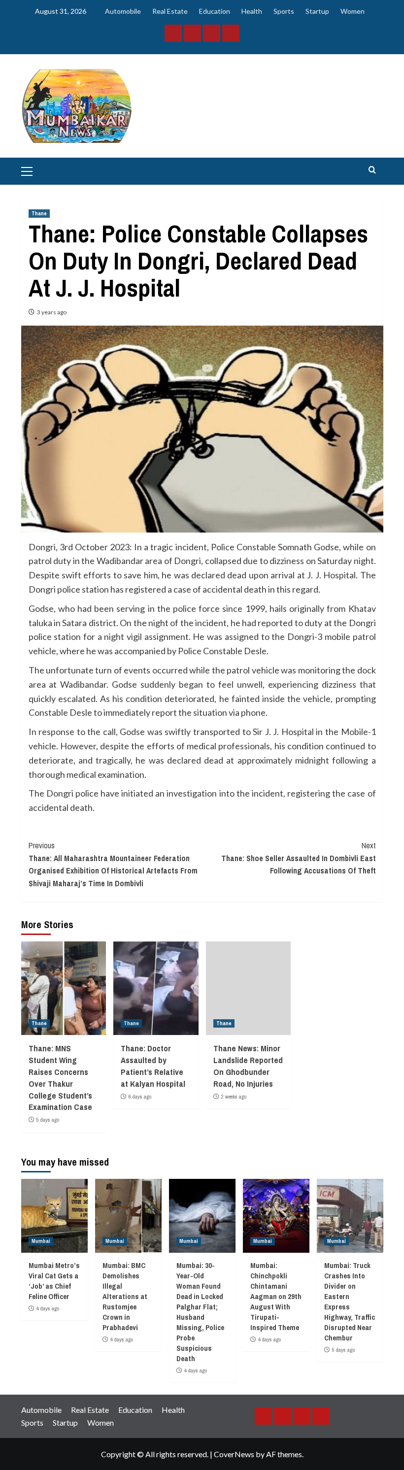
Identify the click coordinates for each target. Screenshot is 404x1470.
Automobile (123, 11)
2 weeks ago (233, 1096)
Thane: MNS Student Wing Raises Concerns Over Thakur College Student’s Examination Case (60, 1077)
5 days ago (47, 1119)
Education (214, 11)
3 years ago (52, 312)
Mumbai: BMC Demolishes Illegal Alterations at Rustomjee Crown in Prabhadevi (124, 1296)
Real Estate (170, 11)
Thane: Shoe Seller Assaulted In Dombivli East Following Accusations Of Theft (298, 858)
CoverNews (234, 1454)
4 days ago (47, 1308)
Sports (283, 11)
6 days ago (140, 1096)
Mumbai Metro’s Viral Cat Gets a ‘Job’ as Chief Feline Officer (54, 1281)
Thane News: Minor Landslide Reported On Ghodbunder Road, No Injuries (248, 1065)
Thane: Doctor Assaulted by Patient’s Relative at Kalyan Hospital (153, 1065)
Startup (317, 11)
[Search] (372, 170)
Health (251, 11)
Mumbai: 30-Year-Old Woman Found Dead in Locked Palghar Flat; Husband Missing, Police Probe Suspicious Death (200, 1312)
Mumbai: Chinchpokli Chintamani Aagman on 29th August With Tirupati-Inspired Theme (276, 1296)
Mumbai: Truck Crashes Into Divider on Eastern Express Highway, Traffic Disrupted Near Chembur (349, 1301)
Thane (39, 213)
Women (352, 11)
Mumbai (41, 1240)
